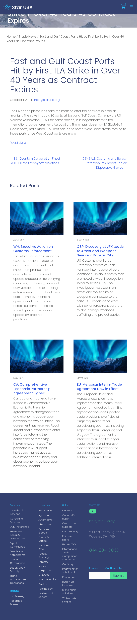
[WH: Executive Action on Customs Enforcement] (36, 218)
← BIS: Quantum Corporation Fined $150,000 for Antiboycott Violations (35, 160)
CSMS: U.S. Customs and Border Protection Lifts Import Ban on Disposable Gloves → (104, 163)
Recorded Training (16, 602)
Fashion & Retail (44, 547)
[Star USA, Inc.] (18, 7)
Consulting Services (16, 520)
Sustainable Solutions (69, 591)
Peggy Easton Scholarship (70, 570)
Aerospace (45, 510)
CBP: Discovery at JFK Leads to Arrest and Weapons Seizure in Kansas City (100, 251)
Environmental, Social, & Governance (18, 535)
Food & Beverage (44, 555)
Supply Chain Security (18, 569)
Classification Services (18, 512)
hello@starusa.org (102, 521)
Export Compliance (17, 545)
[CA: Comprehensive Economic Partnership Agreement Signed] (36, 356)
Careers (67, 510)
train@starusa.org (47, 100)
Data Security (70, 531)
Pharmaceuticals (46, 579)
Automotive (45, 520)
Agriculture (44, 515)
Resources (68, 577)
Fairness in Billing (68, 538)
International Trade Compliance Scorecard (70, 554)
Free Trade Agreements (17, 553)
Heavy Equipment (44, 568)
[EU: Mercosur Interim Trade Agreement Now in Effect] (100, 356)
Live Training (17, 596)
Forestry (43, 562)
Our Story (67, 564)
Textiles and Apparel (45, 595)
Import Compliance (17, 561)
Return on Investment (69, 583)
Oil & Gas (43, 574)
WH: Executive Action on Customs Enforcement (33, 248)
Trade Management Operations (18, 579)
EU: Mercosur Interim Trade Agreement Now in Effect (99, 386)
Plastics (42, 584)
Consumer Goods (44, 531)
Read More (18, 143)
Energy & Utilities (43, 539)
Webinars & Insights (69, 599)
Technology (45, 588)
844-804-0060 (104, 550)
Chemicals (44, 524)
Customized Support (69, 525)
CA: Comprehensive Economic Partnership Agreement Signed (31, 388)
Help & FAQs (69, 544)
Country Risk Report (69, 516)
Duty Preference (19, 527)
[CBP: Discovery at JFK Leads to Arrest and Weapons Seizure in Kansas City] (100, 218)
